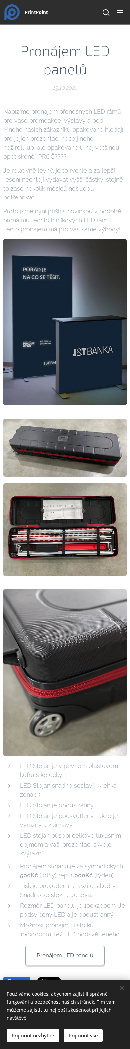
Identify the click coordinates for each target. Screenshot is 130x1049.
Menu (120, 12)
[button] (106, 12)
